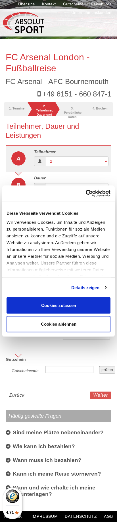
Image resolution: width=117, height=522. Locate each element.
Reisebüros (101, 4)
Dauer (39, 178)
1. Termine (16, 108)
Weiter (100, 395)
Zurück (17, 395)
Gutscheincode (25, 370)
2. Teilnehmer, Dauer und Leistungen (44, 110)
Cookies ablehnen (58, 323)
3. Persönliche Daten (73, 111)
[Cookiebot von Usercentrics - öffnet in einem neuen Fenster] (85, 193)
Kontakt (49, 4)
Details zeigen (85, 287)
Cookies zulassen (58, 305)
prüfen (107, 369)
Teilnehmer (44, 151)
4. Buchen (100, 108)
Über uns (26, 4)
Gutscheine (73, 4)
